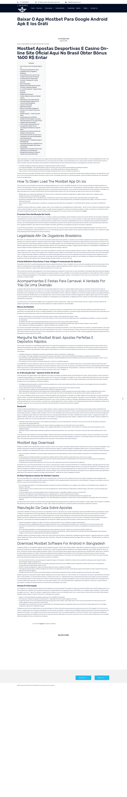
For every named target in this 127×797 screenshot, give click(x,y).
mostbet (84, 211)
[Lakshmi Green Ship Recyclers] (22, 8)
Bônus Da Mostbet (25, 84)
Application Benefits (25, 106)
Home (33, 8)
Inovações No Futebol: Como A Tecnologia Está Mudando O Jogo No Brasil (30, 127)
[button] (83, 678)
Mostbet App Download (26, 94)
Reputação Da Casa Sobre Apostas (29, 99)
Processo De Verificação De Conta (29, 69)
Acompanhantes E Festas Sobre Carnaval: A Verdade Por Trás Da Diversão (29, 80)
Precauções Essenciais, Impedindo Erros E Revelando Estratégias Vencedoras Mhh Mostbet (31, 145)
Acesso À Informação (26, 105)
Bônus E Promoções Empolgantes (29, 108)
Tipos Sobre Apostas (25, 138)
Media (85, 8)
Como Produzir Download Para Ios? (29, 124)
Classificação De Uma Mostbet (28, 117)
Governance (48, 8)
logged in (42, 623)
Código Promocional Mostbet (28, 122)
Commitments (59, 8)
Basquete (23, 92)
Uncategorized (63, 39)
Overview (39, 8)
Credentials (71, 8)
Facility (78, 8)
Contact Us (93, 8)
